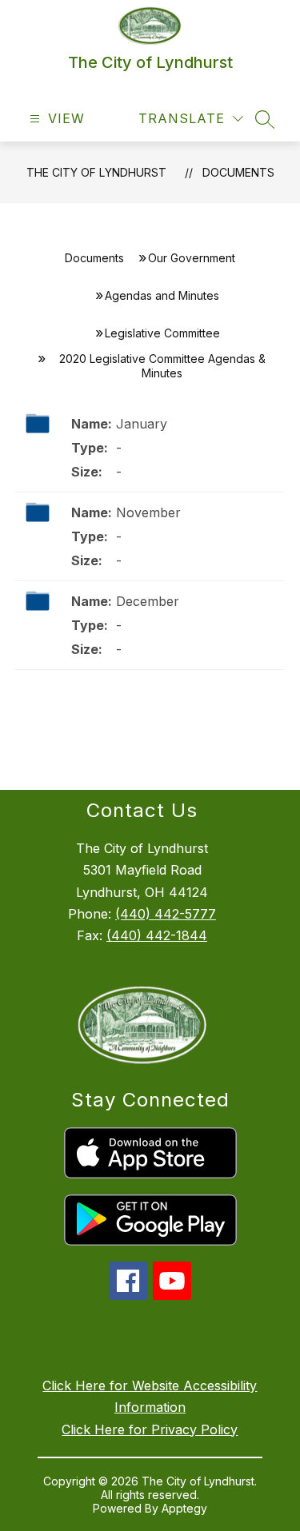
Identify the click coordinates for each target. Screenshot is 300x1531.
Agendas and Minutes (162, 295)
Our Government (191, 258)
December (147, 601)
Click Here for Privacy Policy (150, 1429)
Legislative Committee (162, 333)
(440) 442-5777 (165, 914)
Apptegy (184, 1508)
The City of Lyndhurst (96, 172)
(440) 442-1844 (156, 935)
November (148, 512)
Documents (238, 172)
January (141, 424)
